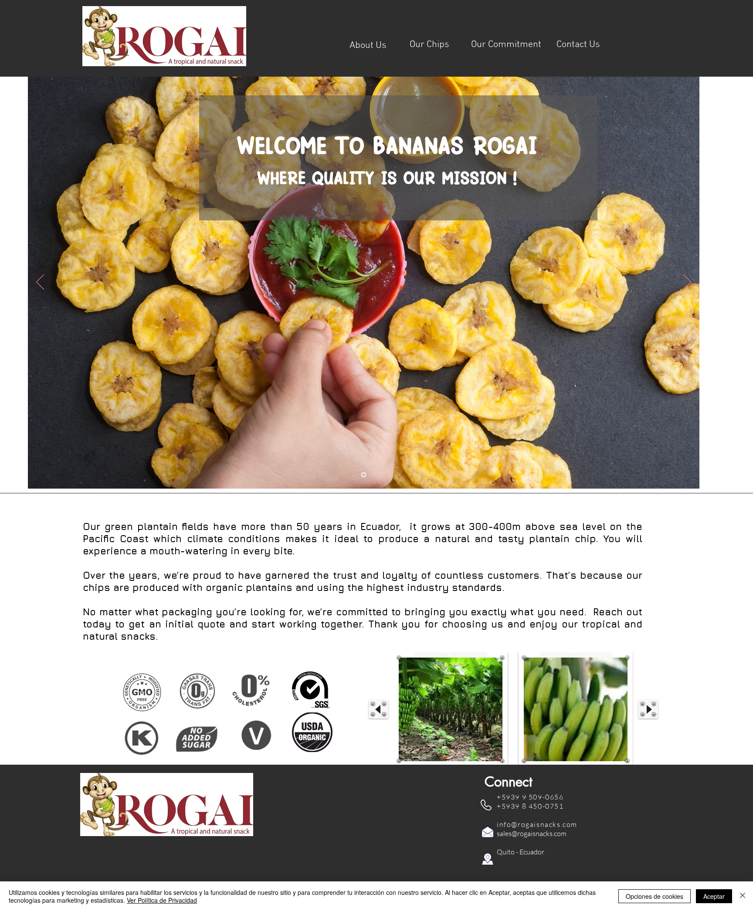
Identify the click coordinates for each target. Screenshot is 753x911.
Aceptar (714, 896)
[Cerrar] (742, 896)
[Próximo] (687, 282)
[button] (450, 709)
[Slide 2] (363, 474)
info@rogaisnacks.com (537, 824)
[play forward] (648, 709)
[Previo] (40, 282)
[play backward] (378, 709)
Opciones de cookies (654, 896)
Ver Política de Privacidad (162, 900)
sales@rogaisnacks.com (531, 833)
